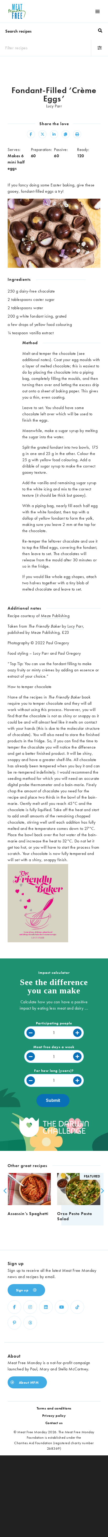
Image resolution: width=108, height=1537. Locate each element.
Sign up (22, 1290)
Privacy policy (54, 1415)
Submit (53, 1100)
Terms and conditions (54, 1408)
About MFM (28, 1382)
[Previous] (4, 1190)
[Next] (101, 1190)
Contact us (54, 1422)
